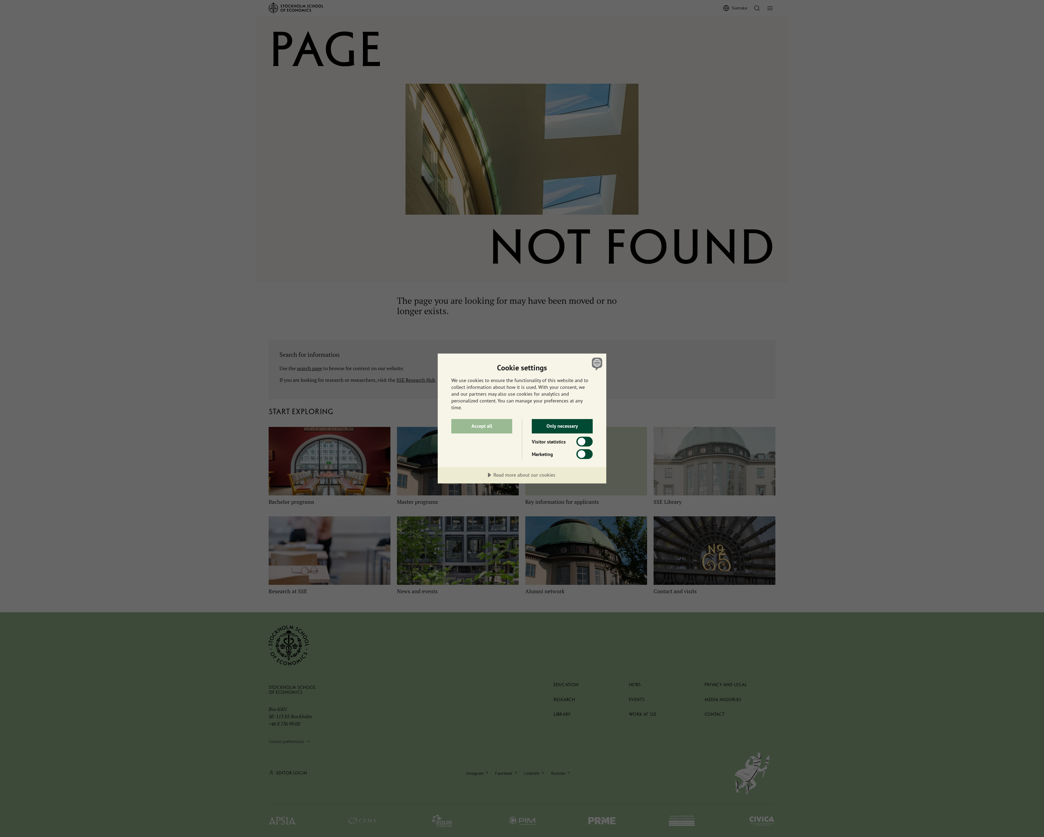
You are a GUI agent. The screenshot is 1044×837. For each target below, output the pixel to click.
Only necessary (562, 426)
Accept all (481, 426)
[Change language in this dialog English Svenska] (596, 364)
